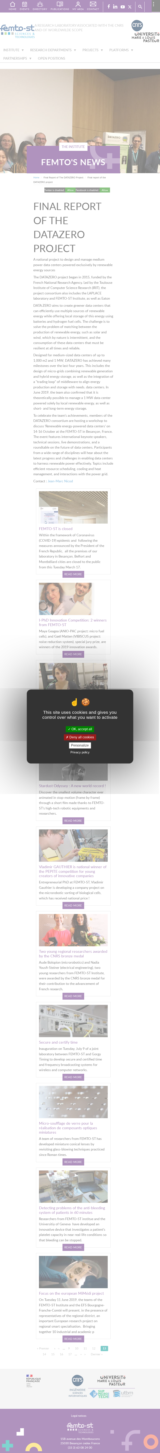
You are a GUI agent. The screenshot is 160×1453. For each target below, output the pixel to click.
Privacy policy (80, 752)
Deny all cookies (81, 737)
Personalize (80, 745)
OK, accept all (81, 729)
